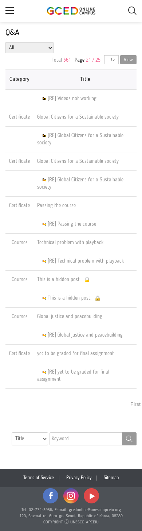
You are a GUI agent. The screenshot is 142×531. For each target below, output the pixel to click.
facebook (50, 496)
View (128, 60)
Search (129, 438)
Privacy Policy (78, 478)
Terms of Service (38, 478)
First (135, 404)
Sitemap (111, 478)
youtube (91, 496)
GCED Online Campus (71, 11)
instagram (71, 496)
